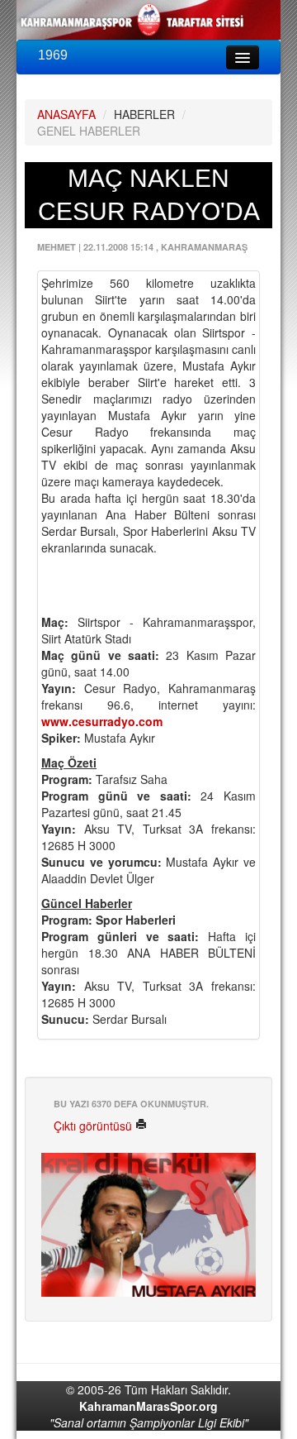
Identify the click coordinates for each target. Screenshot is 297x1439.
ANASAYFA (66, 114)
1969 (53, 55)
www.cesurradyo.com (102, 721)
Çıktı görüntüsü (94, 1125)
